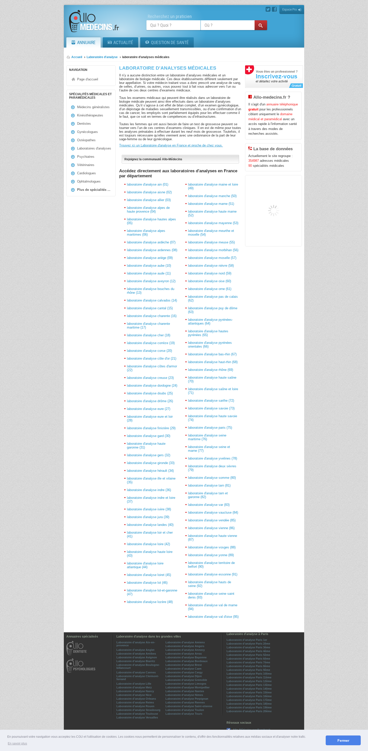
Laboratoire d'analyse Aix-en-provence (135, 644)
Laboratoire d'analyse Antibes (136, 653)
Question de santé (170, 42)
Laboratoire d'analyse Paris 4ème (248, 651)
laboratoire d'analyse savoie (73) (211, 408)
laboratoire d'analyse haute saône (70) (212, 379)
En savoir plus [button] (17, 743)
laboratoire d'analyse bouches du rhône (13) (150, 290)
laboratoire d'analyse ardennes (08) (152, 250)
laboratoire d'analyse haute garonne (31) (146, 445)
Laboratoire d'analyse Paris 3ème (248, 647)
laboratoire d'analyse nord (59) (209, 273)
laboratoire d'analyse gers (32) (148, 455)
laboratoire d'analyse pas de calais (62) (213, 298)
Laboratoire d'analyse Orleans (136, 698)
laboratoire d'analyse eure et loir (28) (150, 418)
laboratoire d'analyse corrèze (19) (151, 343)
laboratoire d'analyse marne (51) (211, 204)
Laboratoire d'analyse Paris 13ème (249, 684)
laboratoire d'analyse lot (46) (147, 582)
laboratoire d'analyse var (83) (209, 505)
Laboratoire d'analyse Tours (183, 713)
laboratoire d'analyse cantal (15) (150, 308)
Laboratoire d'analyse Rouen (135, 706)
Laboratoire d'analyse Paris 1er (247, 639)
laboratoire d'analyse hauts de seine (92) (209, 584)
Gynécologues (87, 132)
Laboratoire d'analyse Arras (183, 653)
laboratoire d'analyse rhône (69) (210, 370)
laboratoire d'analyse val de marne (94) (212, 607)
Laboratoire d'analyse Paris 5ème (248, 654)
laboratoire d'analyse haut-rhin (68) (213, 362)
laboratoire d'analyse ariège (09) (150, 258)
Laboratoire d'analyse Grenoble (186, 679)
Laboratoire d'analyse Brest (183, 664)
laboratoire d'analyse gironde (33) (150, 463)
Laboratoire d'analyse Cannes (136, 672)
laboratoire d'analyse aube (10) (149, 265)
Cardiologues (86, 173)
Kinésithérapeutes (90, 115)
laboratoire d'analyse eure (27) (148, 409)
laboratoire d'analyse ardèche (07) (151, 242)
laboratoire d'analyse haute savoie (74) (212, 418)
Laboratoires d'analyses (94, 148)
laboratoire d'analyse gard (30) (148, 436)
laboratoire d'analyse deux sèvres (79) (212, 468)
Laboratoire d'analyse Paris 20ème (249, 711)
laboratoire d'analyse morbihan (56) (213, 250)
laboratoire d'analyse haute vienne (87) (212, 537)
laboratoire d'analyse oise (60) (209, 281)
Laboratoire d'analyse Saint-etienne (188, 706)
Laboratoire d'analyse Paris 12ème (249, 681)
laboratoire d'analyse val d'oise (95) (213, 617)
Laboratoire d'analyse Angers (184, 646)
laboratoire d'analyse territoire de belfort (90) (211, 564)
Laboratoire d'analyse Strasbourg (138, 709)
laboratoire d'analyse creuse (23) (150, 378)
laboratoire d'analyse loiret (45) (149, 575)
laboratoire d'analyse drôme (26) (150, 401)
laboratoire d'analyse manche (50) (212, 196)
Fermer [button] (343, 740)
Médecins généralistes (93, 107)
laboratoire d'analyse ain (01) (147, 184)
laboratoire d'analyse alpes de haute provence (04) (148, 209)
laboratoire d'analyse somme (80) (212, 478)
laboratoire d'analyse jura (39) (148, 517)
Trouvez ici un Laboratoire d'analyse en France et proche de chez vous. (171, 145)
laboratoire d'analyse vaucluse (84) (213, 512)
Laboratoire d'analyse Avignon (136, 657)
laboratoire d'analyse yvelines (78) (212, 458)
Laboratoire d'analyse (102, 57)
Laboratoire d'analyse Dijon (183, 676)
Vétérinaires (85, 165)
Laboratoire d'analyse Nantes (184, 691)
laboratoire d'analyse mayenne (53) (213, 223)
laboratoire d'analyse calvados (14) (152, 300)
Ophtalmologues (89, 181)
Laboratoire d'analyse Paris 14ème (249, 688)
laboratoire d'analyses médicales (145, 57)
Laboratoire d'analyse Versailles (137, 717)
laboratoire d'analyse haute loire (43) (149, 553)
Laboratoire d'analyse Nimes (184, 694)
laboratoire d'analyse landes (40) (150, 525)
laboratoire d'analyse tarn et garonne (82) (208, 495)
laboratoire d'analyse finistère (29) (151, 428)
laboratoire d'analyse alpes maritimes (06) (146, 232)
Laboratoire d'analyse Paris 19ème (249, 707)
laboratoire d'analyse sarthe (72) (211, 400)
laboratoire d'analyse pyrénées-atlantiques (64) (210, 321)
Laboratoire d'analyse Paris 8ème (248, 666)
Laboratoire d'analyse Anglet (135, 649)
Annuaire (86, 42)
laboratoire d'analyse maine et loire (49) (213, 186)
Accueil (76, 57)
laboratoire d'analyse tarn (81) (209, 485)
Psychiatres (85, 157)
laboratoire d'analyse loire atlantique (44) (145, 565)
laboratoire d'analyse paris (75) (210, 427)
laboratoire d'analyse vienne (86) (211, 528)
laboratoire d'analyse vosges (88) (212, 547)
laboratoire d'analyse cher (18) (148, 335)
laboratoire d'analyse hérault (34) (150, 471)
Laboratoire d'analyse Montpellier (187, 687)
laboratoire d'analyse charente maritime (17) (148, 325)
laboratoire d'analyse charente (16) (151, 316)
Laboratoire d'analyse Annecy (185, 649)
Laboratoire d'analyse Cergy (184, 672)
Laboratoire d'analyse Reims (135, 702)
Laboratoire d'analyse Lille (133, 683)
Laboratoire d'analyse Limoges (185, 683)
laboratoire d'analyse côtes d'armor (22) (152, 368)
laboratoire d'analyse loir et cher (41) (150, 534)
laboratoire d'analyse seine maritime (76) (207, 437)
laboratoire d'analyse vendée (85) (212, 520)
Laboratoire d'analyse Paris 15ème (249, 692)
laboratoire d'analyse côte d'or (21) (151, 358)
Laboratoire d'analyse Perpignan (186, 698)
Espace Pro (289, 9)
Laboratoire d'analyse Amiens (185, 642)
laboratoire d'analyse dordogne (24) (152, 385)
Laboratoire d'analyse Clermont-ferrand (137, 678)
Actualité (123, 42)
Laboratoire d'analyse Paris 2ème (248, 643)
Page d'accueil (87, 79)
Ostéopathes (86, 140)
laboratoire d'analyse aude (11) (149, 273)
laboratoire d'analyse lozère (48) (150, 602)
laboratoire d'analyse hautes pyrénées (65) (208, 333)
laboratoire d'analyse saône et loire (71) (213, 391)
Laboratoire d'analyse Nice (133, 694)
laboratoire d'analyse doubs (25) (150, 393)
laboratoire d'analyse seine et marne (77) (209, 449)
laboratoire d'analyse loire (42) (148, 544)
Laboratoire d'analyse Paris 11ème (249, 677)
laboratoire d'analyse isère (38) (149, 509)
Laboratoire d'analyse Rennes (185, 702)
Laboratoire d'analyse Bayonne (186, 657)
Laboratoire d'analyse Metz (134, 687)
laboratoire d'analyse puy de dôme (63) (212, 310)
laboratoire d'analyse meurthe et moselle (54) (211, 232)
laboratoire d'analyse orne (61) (209, 289)
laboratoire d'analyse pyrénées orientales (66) (210, 344)
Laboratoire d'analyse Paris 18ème (249, 703)
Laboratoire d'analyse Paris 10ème (249, 673)
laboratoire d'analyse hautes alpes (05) (151, 221)
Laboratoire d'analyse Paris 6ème (248, 658)
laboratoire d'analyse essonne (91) (212, 574)
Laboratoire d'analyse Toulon (184, 709)
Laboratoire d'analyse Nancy (135, 691)
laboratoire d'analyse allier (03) (149, 200)
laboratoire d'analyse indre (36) (149, 490)
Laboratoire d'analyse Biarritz (135, 661)
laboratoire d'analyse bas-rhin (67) (212, 354)
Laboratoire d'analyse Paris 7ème (248, 662)
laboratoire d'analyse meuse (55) (211, 242)
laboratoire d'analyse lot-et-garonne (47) (152, 592)
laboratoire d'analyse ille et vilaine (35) (151, 480)
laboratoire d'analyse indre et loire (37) (151, 499)
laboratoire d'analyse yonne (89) (211, 555)
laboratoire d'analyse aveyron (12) (151, 281)
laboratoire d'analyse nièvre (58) (211, 265)
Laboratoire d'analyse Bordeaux (186, 661)
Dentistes (84, 123)
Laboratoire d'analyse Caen (183, 668)
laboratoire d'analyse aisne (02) (149, 192)
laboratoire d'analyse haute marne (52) (212, 213)
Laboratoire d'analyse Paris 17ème (249, 699)
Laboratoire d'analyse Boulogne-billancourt (138, 666)
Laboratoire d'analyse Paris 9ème (248, 669)
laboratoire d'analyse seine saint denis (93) (211, 595)
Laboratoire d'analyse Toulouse (137, 713)
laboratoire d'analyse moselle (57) (212, 258)
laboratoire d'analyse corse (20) (149, 351)
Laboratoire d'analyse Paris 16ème (249, 696)
